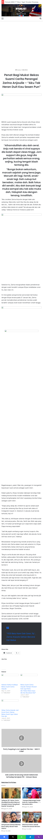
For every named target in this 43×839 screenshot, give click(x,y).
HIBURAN (25, 70)
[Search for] (41, 18)
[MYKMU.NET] (22, 10)
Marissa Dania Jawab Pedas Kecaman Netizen (31, 825)
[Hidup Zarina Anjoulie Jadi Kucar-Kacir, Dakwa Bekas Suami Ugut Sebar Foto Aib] (10, 704)
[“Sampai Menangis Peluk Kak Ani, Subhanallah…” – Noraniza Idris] (32, 792)
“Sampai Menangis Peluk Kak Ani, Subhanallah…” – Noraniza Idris (31, 802)
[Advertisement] (21, 44)
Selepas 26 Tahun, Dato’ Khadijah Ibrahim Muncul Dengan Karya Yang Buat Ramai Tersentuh (11, 803)
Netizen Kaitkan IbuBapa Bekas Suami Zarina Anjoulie (10, 687)
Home (19, 70)
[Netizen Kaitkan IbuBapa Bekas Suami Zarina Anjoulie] (10, 679)
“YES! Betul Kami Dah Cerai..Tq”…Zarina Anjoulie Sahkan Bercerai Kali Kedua (21, 636)
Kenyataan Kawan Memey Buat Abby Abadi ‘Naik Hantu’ (11, 826)
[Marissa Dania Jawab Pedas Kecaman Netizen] (32, 817)
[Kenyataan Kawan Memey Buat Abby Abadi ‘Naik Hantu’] (11, 817)
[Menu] (3, 18)
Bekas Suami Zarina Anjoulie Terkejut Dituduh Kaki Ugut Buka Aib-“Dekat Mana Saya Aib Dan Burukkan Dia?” (28, 689)
